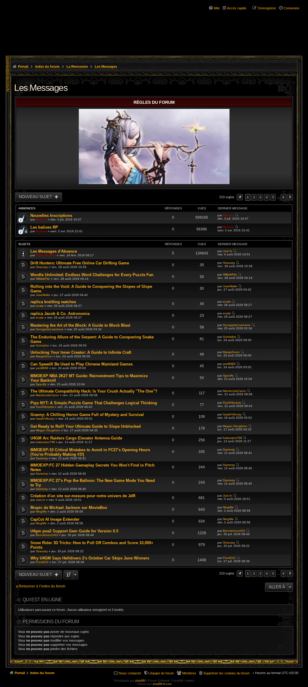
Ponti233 (42, 562)
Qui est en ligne (42, 599)
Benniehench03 (47, 535)
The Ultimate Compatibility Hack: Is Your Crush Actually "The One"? (93, 391)
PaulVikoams (45, 406)
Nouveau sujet (36, 197)
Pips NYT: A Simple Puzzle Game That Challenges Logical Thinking (93, 403)
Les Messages (106, 66)
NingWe (41, 511)
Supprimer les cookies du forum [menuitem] (226, 673)
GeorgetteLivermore (49, 329)
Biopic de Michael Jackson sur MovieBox (68, 507)
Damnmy (42, 458)
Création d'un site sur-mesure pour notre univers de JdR (82, 496)
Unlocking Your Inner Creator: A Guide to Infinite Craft (80, 352)
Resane (41, 219)
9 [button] (283, 197)
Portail (23, 66)
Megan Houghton (48, 430)
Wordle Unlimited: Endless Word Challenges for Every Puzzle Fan (91, 275)
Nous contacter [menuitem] (130, 673)
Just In (227, 251)
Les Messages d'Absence (53, 251)
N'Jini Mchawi (46, 255)
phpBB (140, 680)
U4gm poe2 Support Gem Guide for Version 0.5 (74, 531)
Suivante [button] (290, 197)
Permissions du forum (51, 621)
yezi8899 (42, 368)
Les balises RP (44, 227)
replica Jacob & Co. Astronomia (60, 313)
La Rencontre (77, 66)
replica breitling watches (53, 302)
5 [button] (273, 197)
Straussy (42, 267)
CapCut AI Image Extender (54, 519)
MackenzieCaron (47, 395)
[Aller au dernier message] (236, 215)
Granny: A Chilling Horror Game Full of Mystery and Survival (87, 414)
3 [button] (260, 197)
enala (40, 305)
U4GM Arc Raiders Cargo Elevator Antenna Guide (76, 438)
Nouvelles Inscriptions (51, 215)
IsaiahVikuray (45, 418)
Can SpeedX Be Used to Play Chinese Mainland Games (81, 364)
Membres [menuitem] (189, 673)
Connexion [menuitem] (291, 8)
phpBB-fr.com (162, 683)
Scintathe (42, 345)
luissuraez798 (45, 442)
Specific (41, 384)
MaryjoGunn (44, 356)
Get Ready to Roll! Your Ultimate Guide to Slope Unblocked (85, 426)
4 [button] (267, 197)
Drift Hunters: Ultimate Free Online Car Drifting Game (79, 263)
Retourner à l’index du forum (42, 586)
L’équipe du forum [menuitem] (161, 673)
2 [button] (254, 197)
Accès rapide (236, 8)
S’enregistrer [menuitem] (266, 8)
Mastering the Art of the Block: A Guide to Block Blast (80, 325)
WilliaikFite (43, 278)
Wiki (217, 8)
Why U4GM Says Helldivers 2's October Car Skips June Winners (89, 558)
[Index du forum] (42, 23)
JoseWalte (43, 295)
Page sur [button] (240, 197)
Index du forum (47, 66)
